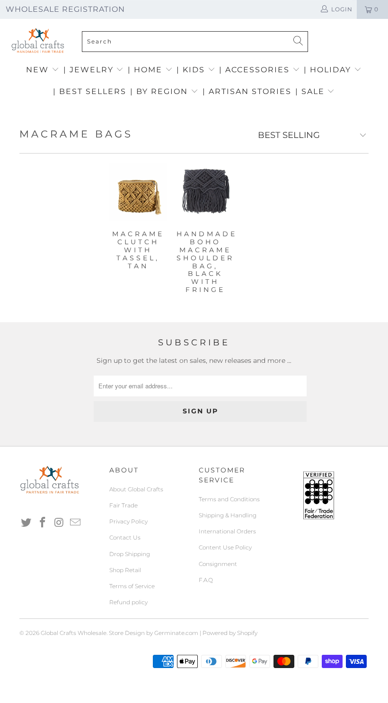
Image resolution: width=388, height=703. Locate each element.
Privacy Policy (128, 521)
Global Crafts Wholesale (73, 632)
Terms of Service (132, 586)
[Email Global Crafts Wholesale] (76, 523)
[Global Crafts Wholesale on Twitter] (26, 523)
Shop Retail (125, 570)
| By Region (160, 91)
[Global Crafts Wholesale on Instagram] (59, 523)
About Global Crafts (136, 489)
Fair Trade (123, 505)
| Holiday (329, 69)
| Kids (192, 69)
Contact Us (125, 537)
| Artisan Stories (247, 91)
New (39, 69)
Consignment (218, 563)
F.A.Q (206, 579)
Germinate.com (176, 632)
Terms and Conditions (229, 499)
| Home (146, 69)
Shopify (247, 632)
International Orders (227, 531)
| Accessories (255, 69)
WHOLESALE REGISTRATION (65, 9)
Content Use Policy (225, 547)
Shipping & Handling (227, 515)
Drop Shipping (129, 553)
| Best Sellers (89, 91)
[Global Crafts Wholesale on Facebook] (43, 523)
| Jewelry (89, 69)
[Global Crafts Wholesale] (198, 21)
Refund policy (128, 602)
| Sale (311, 91)
